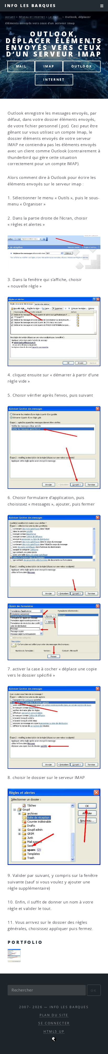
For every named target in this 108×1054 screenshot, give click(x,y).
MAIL (21, 66)
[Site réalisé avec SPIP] (54, 1040)
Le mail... (55, 17)
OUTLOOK (81, 66)
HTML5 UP (54, 1031)
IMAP (49, 66)
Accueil (10, 17)
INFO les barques (30, 5)
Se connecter (54, 1023)
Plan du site (54, 1015)
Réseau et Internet (32, 17)
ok (94, 990)
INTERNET (53, 79)
